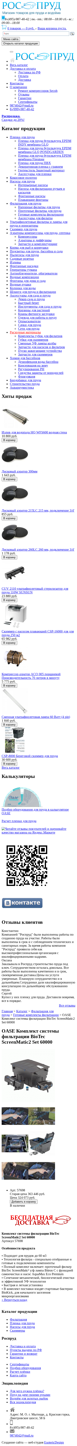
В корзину (9, 440)
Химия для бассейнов (25, 358)
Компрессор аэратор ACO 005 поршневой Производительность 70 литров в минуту (31, 676)
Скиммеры (17, 1330)
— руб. (21, 28)
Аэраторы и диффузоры (35, 240)
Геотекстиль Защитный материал (41, 170)
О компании (18, 87)
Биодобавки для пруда (25, 380)
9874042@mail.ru (21, 105)
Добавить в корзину (23, 1201)
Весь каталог (19, 65)
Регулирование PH (31, 369)
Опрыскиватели (29, 321)
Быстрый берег (28, 303)
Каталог (22, 1011)
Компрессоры (27, 236)
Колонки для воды (23, 288)
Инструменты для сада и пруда (39, 306)
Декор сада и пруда (31, 299)
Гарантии (24, 98)
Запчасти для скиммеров (35, 354)
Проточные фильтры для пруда (39, 211)
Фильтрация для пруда (25, 203)
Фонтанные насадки (24, 266)
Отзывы (23, 94)
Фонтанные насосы (31, 196)
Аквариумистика (22, 387)
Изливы (15, 262)
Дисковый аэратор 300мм (19, 471)
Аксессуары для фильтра (35, 218)
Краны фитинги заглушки (36, 314)
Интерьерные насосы (33, 185)
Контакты (17, 83)
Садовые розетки (22, 258)
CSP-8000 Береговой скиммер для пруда (30, 756)
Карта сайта (18, 1375)
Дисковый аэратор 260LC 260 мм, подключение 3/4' (38, 549)
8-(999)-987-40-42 (22, 109)
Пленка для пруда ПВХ (34, 163)
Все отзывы (67, 1005)
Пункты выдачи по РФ (26, 1350)
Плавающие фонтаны (33, 199)
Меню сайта (10, 39)
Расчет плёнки (20, 1371)
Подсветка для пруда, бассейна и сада (36, 251)
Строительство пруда (25, 384)
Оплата (23, 76)
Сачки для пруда (29, 325)
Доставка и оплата (23, 68)
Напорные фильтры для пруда (39, 207)
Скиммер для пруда (23, 229)
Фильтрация (18, 1319)
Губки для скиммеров (33, 339)
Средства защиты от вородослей (40, 373)
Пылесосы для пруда (24, 255)
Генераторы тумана (23, 269)
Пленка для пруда (22, 137)
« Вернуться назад (14, 1300)
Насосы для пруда (22, 181)
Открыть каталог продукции (20, 43)
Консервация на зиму (33, 365)
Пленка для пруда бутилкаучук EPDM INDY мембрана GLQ (44, 142)
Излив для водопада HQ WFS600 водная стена (34, 432)
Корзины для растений (34, 310)
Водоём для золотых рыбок (29, 1398)
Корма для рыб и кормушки (29, 247)
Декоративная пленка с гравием (40, 166)
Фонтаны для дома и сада (28, 280)
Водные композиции (24, 277)
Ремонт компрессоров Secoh (37, 90)
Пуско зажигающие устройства (40, 350)
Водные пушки (20, 284)
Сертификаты (27, 102)
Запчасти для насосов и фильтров (41, 347)
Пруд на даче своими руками (30, 1394)
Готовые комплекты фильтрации (41, 214)
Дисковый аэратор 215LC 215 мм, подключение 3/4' (38, 510)
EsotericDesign (54, 1442)
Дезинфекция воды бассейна (38, 361)
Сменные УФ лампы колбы (37, 343)
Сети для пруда (28, 328)
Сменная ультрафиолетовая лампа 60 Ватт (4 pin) (36, 717)
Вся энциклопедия (23, 1402)
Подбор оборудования (25, 1368)
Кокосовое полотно (23, 177)
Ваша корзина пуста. (52, 28)
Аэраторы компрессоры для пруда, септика (40, 233)
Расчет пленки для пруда (19, 821)
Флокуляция (26, 376)
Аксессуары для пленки (35, 174)
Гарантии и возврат (23, 1353)
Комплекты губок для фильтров (40, 336)
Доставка (24, 79)
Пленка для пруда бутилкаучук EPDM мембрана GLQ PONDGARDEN (44, 150)
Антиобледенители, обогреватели (33, 273)
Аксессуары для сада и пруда (30, 295)
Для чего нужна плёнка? (27, 1391)
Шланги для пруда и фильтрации (33, 292)
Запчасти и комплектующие (37, 244)
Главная (7, 1011)
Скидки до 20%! (13, 118)
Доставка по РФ (29, 72)
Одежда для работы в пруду (37, 317)
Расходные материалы (25, 332)
